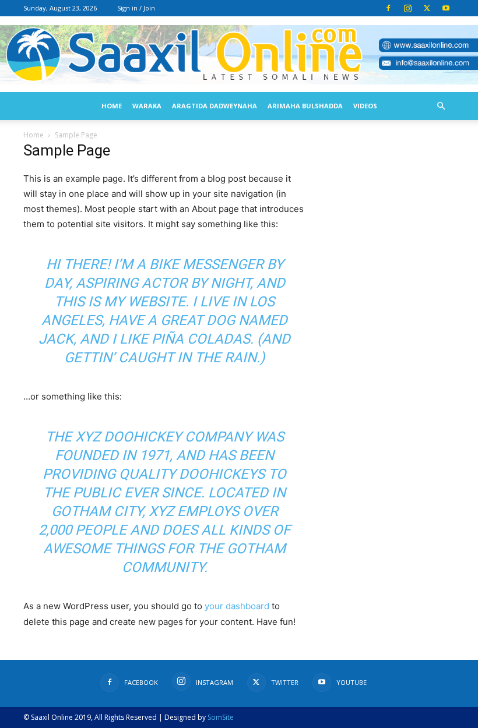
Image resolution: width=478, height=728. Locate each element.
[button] (441, 106)
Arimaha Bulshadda (305, 105)
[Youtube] (446, 8)
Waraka (146, 105)
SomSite (221, 717)
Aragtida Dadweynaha (214, 105)
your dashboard (237, 606)
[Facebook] (388, 8)
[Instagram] (407, 8)
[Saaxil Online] (239, 55)
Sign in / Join (136, 7)
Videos (365, 105)
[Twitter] (426, 8)
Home (111, 105)
